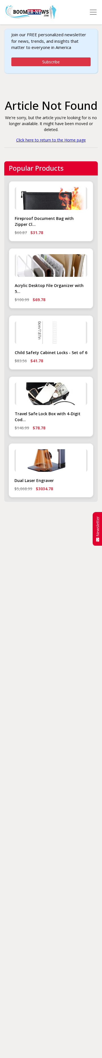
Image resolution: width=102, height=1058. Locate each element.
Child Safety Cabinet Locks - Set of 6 (51, 352)
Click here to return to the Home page (51, 140)
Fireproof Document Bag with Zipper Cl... (44, 221)
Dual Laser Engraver (34, 480)
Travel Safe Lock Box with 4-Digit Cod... (47, 416)
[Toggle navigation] (93, 12)
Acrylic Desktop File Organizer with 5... (49, 288)
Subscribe (51, 62)
